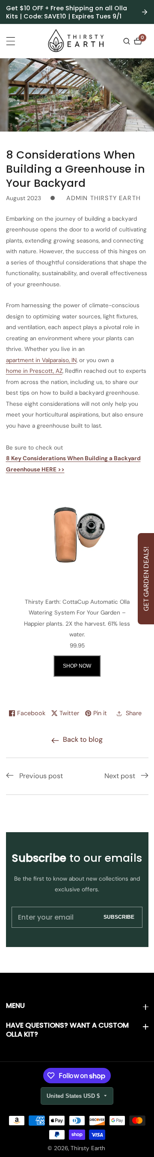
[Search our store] (127, 41)
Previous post (41, 775)
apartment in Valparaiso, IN (41, 360)
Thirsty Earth (88, 1148)
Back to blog (83, 739)
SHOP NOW (77, 666)
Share (134, 713)
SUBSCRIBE (119, 917)
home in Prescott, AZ (34, 371)
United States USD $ (74, 1096)
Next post (119, 775)
